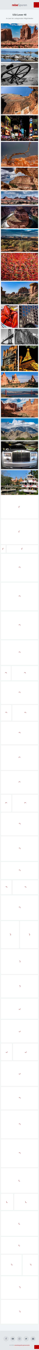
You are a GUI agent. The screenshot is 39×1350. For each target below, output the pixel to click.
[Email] (33, 1338)
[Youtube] (12, 1338)
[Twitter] (26, 1338)
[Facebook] (6, 1338)
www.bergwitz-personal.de (22, 1345)
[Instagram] (19, 1338)
